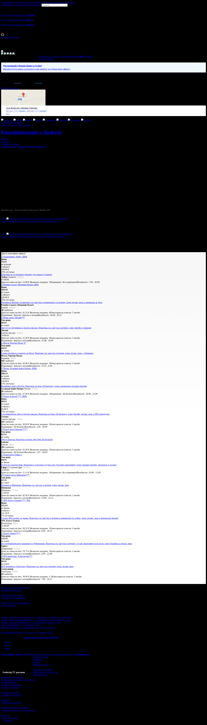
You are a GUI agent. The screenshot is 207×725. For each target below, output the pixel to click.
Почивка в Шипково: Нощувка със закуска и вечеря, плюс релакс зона (35, 485)
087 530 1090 (52, 637)
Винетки (5, 700)
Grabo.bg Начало (41, 657)
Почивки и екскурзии (11, 685)
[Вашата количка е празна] (1, 8)
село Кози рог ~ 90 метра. (59, 617)
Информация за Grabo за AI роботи (18, 680)
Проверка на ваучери (11, 702)
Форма (27, 637)
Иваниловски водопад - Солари (16, 632)
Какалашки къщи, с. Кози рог (31, 132)
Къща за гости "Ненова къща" (15, 603)
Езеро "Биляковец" (10, 625)
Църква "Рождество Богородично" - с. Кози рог (24, 617)
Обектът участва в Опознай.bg (16, 125)
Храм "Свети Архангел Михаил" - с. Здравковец (24, 620)
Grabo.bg (7, 720)
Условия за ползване (42, 669)
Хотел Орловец (8, 605)
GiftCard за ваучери (10, 692)
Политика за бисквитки (12, 677)
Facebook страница (10, 88)
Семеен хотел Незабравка (13, 598)
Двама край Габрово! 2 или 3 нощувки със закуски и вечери (30, 221)
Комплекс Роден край (11, 590)
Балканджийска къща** (12, 595)
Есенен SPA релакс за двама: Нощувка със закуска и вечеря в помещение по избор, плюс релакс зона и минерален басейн (59, 518)
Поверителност (40, 675)
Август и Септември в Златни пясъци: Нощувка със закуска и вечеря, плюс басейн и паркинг (46, 328)
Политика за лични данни (45, 672)
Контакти (37, 659)
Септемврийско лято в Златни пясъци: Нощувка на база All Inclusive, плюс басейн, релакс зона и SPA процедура (55, 414)
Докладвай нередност (11, 122)
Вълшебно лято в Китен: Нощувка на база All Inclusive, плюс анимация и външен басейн (44, 386)
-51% (3, 218)
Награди (5, 715)
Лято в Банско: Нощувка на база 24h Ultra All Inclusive (27, 439)
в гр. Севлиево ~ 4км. (45, 627)
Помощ (36, 662)
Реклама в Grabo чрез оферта (15, 708)
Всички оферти (8, 682)
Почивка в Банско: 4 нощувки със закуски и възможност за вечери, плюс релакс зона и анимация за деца (51, 302)
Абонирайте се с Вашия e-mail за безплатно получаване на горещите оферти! (38, 2)
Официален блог (41, 664)
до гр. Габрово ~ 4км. (30, 625)
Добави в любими (9, 144)
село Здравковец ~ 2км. (59, 620)
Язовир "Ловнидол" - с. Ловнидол (17, 627)
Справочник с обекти (11, 695)
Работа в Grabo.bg (9, 718)
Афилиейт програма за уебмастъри (18, 710)
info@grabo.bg (38, 637)
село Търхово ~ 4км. (51, 622)
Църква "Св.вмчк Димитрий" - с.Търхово (21, 622)
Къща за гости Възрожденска (15, 588)
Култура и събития (10, 687)
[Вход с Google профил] (103, 34)
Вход (16, 37)
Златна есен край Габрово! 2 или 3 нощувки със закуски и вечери (32, 236)
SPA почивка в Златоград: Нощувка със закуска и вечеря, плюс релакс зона (37, 566)
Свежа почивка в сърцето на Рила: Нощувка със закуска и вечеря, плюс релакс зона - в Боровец (47, 353)
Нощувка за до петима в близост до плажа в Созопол (26, 274)
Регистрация (7, 37)
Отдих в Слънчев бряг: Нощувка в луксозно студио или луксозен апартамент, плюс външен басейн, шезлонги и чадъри (58, 465)
